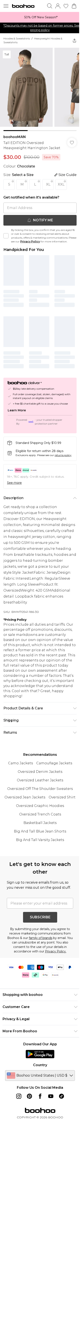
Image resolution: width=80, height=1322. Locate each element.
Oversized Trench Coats (40, 814)
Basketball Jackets (40, 823)
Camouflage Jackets (54, 763)
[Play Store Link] (40, 1054)
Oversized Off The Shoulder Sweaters (40, 789)
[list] (40, 17)
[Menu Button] (6, 6)
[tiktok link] (61, 1096)
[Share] (74, 40)
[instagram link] (18, 1096)
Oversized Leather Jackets (40, 780)
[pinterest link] (29, 1096)
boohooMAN (14, 137)
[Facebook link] (40, 1096)
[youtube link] (50, 1096)
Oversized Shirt (62, 797)
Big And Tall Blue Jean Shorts (40, 831)
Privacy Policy (30, 241)
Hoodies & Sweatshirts (16, 38)
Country (40, 1065)
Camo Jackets (20, 763)
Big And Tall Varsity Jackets (40, 840)
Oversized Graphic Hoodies (40, 806)
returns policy (63, 455)
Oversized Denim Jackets (40, 772)
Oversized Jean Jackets (24, 797)
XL (48, 184)
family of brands (40, 938)
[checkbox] (6, 235)
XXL (61, 184)
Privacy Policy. (55, 951)
